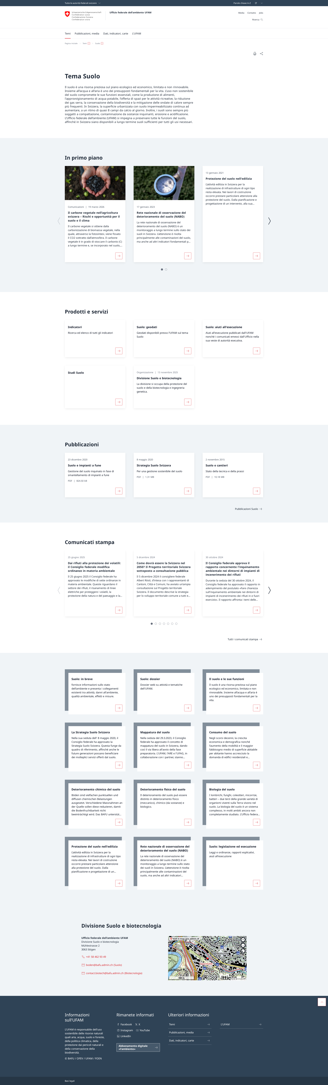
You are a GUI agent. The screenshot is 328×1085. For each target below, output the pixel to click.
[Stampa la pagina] (254, 53)
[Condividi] (261, 53)
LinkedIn (126, 1036)
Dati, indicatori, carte (181, 1040)
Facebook (126, 1024)
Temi (172, 1024)
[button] (68, 33)
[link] (95, 691)
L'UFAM (225, 1024)
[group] (95, 214)
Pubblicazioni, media (181, 1032)
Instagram (127, 1030)
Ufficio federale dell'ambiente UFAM (130, 12)
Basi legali (70, 1080)
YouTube (145, 1030)
